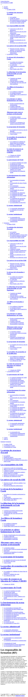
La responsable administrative (17, 208)
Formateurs (6, 223)
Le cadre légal (13, 64)
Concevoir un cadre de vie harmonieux (13, 468)
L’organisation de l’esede (13, 156)
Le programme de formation (16, 127)
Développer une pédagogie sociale (18, 42)
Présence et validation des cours (18, 144)
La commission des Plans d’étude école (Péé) (15, 617)
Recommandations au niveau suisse (18, 20)
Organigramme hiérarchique (17, 165)
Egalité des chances (15, 18)
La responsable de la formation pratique (13, 612)
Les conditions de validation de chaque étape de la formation (17, 142)
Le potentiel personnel (15, 93)
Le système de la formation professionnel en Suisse (16, 62)
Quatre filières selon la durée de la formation (14, 526)
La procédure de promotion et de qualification (16, 138)
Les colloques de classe (15, 146)
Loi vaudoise (13, 17)
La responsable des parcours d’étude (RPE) (17, 190)
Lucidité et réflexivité (15, 106)
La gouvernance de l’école (15, 160)
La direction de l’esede (15, 164)
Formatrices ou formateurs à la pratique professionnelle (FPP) (17, 123)
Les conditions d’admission (16, 91)
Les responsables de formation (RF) (12, 608)
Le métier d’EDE (11, 9)
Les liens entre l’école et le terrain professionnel (15, 549)
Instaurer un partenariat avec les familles (13, 475)
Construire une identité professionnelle (15, 79)
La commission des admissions (17, 192)
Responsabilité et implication (17, 109)
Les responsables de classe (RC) (18, 202)
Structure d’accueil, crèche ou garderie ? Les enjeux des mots (17, 49)
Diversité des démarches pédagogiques (16, 52)
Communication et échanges (17, 107)
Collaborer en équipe (15, 34)
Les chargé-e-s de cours (16, 132)
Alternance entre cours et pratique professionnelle (15, 113)
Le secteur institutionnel (14, 214)
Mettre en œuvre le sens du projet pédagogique (15, 469)
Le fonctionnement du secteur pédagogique (14, 644)
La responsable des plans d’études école (13, 609)
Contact (6, 437)
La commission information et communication (17, 220)
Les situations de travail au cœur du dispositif (15, 560)
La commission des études (16, 194)
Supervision (13, 121)
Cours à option (13, 134)
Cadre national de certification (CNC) (13, 498)
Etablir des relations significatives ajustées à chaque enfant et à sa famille (18, 37)
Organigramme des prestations (17, 167)
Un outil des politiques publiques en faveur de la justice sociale (18, 22)
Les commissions (14, 185)
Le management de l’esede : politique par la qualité (17, 169)
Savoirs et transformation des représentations (17, 104)
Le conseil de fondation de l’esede (18, 162)
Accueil (6, 6)
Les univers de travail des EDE (16, 46)
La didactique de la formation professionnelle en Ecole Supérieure (16, 73)
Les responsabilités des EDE (16, 26)
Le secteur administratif (14, 205)
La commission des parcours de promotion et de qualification (17, 199)
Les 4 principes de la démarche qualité (13, 599)
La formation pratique (15, 117)
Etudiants (6, 8)
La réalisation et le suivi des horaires (12, 631)
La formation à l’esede (12, 54)
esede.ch (6, 439)
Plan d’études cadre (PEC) (16, 69)
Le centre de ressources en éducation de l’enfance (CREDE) (15, 150)
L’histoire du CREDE (15, 155)
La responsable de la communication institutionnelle (17, 218)
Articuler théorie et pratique (16, 81)
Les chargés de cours (15, 201)
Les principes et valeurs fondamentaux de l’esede (15, 99)
